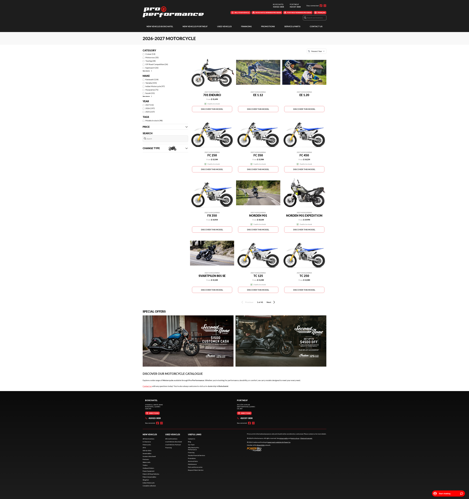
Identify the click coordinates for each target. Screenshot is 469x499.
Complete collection (149, 486)
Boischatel (278, 4)
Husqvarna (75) (151, 90)
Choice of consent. (306, 438)
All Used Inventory (171, 439)
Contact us (147, 386)
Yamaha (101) (151, 83)
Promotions (268, 26)
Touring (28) (150, 61)
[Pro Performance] (173, 12)
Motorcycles (147, 445)
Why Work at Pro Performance (193, 448)
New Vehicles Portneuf (195, 26)
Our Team (191, 445)
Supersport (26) (151, 68)
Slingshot (146, 480)
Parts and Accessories (195, 467)
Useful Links (194, 434)
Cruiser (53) (150, 54)
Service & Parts (292, 26)
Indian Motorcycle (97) (155, 86)
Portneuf (294, 4)
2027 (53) (149, 105)
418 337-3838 (295, 7)
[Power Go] (269, 449)
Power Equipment (148, 471)
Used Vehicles (224, 26)
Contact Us (316, 26)
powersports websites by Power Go (278, 442)
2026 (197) (150, 108)
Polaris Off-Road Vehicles (151, 474)
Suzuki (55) (150, 93)
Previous (249, 302)
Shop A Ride (261, 445)
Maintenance (192, 464)
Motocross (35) (152, 57)
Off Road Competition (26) (156, 64)
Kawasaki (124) (151, 79)
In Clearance (147, 442)
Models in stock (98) (154, 120)
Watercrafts (146, 462)
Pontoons (146, 459)
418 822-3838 (278, 7)
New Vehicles (150, 434)
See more (146, 71)
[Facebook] (321, 5)
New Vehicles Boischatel (160, 26)
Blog (189, 442)
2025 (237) (150, 112)
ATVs (144, 448)
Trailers (145, 465)
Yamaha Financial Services (196, 455)
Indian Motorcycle (149, 483)
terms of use (295, 438)
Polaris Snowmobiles (149, 477)
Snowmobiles (147, 453)
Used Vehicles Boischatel (173, 442)
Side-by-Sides (147, 450)
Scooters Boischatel (149, 456)
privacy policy (283, 438)
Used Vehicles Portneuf (173, 445)
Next (269, 302)
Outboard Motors (148, 468)
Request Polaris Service (195, 470)
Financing (246, 26)
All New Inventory (148, 439)
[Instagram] (324, 5)
